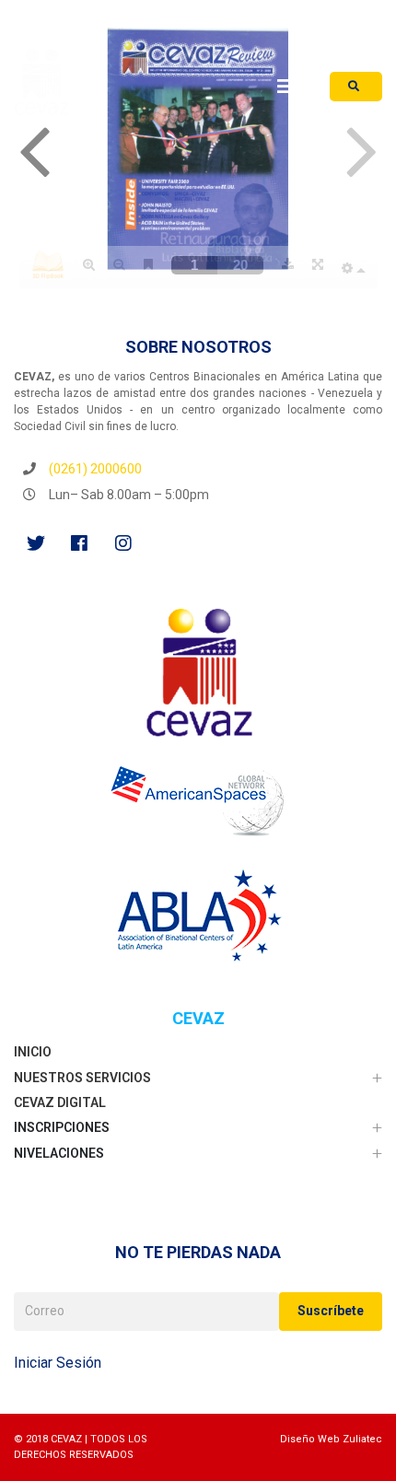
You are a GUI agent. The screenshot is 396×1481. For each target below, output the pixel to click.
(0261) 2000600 (95, 468)
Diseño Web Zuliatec (331, 1439)
